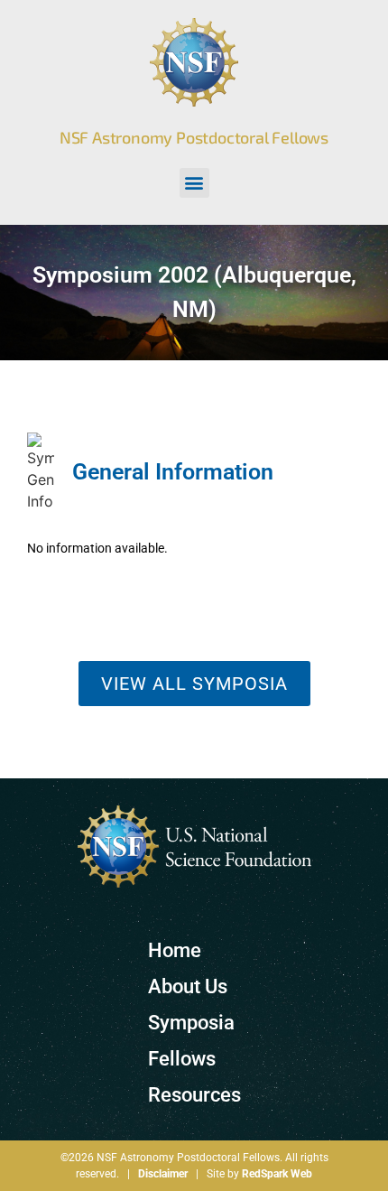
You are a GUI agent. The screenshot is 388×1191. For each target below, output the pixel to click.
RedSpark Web (277, 1174)
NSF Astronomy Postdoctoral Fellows (194, 137)
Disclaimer (163, 1174)
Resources (194, 1095)
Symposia (191, 1022)
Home (174, 950)
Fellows (182, 1058)
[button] (194, 183)
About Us (187, 986)
